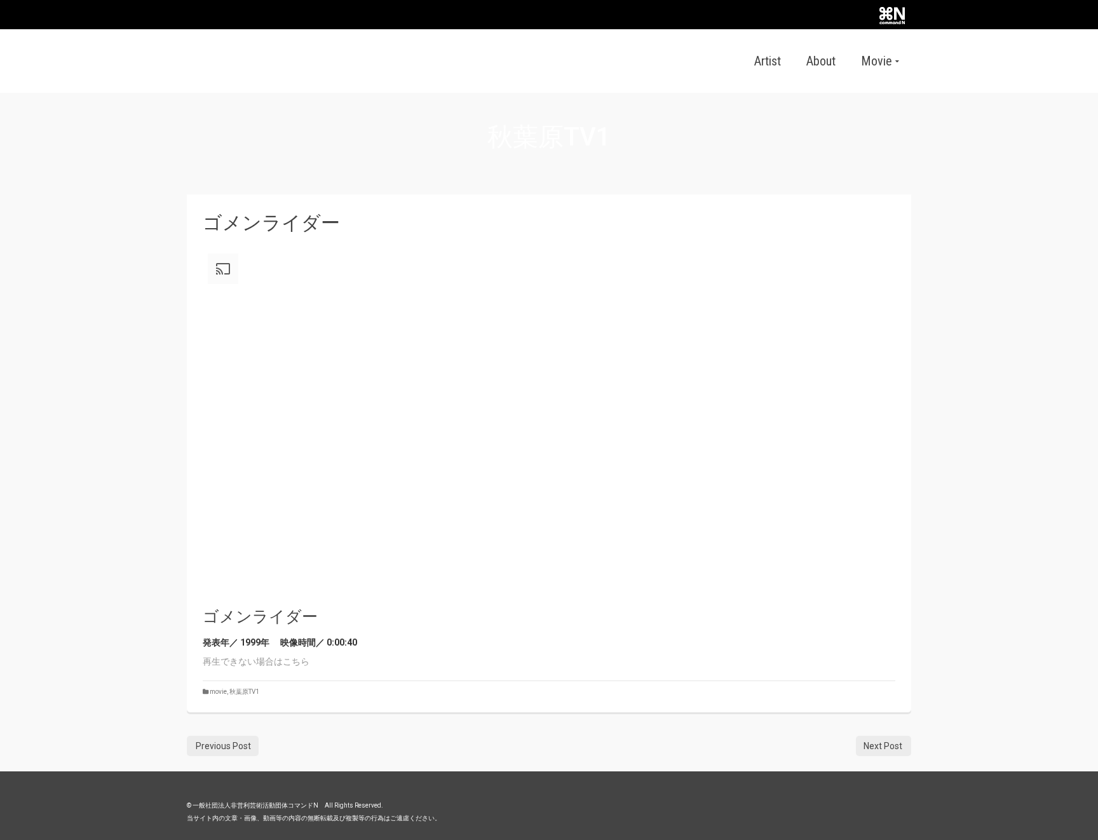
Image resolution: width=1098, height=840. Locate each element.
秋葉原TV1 (244, 691)
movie (218, 691)
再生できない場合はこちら (256, 661)
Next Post (883, 746)
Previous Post (223, 746)
